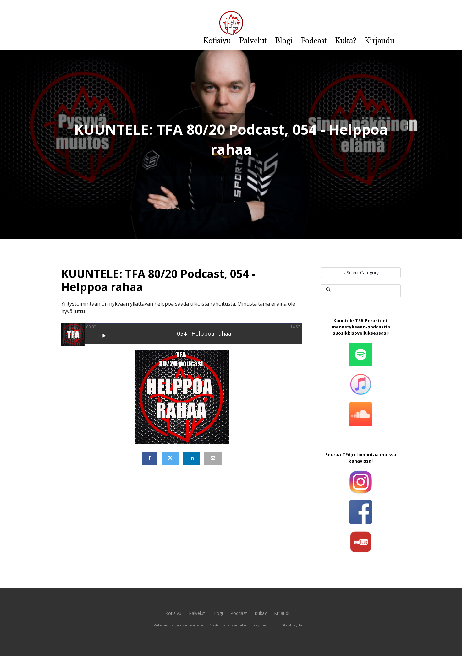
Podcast (314, 40)
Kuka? (345, 40)
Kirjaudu (379, 40)
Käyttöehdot (263, 625)
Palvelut (253, 40)
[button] (104, 335)
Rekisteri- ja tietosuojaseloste (178, 625)
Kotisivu (217, 40)
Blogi (284, 40)
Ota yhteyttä (291, 625)
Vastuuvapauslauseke (228, 625)
